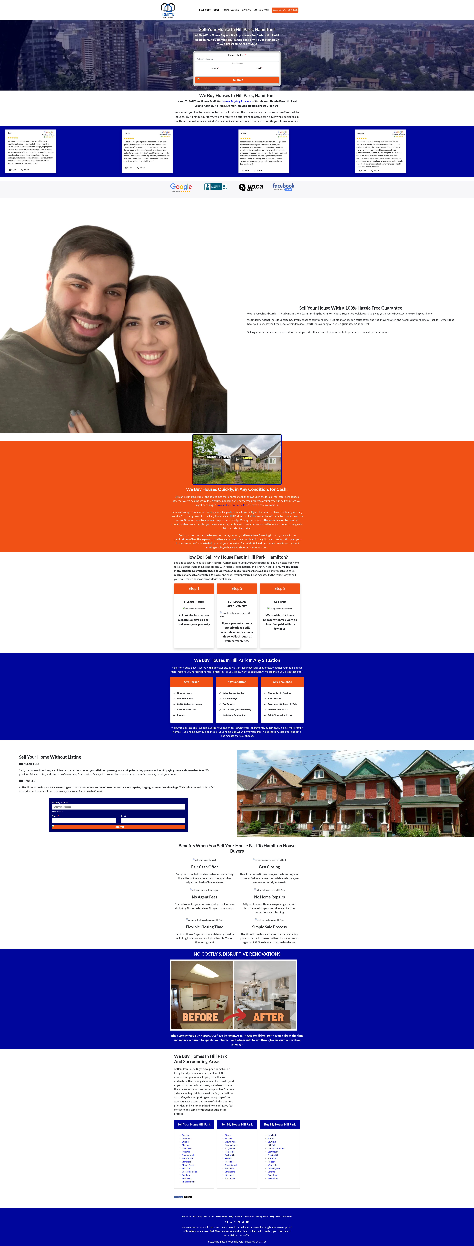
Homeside (229, 1151)
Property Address (237, 55)
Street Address (237, 63)
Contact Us (209, 1216)
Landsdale (186, 1148)
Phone (215, 68)
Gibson (228, 1135)
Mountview (230, 1178)
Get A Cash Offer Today (192, 1216)
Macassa (272, 1158)
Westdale (229, 1168)
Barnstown (273, 1175)
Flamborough (188, 1155)
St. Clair (228, 1138)
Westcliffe (272, 1165)
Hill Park (271, 1145)
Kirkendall (229, 1175)
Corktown (186, 1138)
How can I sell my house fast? (232, 505)
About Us (239, 1216)
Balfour (271, 1138)
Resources (249, 1216)
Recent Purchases (284, 1216)
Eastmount (273, 1151)
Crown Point (230, 1141)
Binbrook (186, 1168)
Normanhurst (231, 1145)
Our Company (261, 10)
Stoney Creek (188, 1165)
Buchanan (186, 1178)
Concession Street (276, 1148)
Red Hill (228, 1158)
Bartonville (230, 1155)
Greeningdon (274, 1168)
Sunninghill (273, 1155)
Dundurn (186, 1175)
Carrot (262, 1242)
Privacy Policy (262, 1216)
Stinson (185, 1145)
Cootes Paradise (189, 1171)
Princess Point (188, 1181)
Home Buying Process (236, 101)
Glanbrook (186, 1161)
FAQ (231, 1216)
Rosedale (229, 1161)
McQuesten (230, 1148)
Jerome (271, 1171)
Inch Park (272, 1135)
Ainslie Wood (231, 1165)
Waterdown (187, 1158)
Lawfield (272, 1141)
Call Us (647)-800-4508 (285, 10)
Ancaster (186, 1151)
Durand (185, 1141)
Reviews (246, 10)
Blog (272, 1216)
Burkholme (273, 1178)
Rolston (271, 1161)
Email (259, 68)
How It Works (230, 10)
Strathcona (230, 1171)
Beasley (185, 1135)
